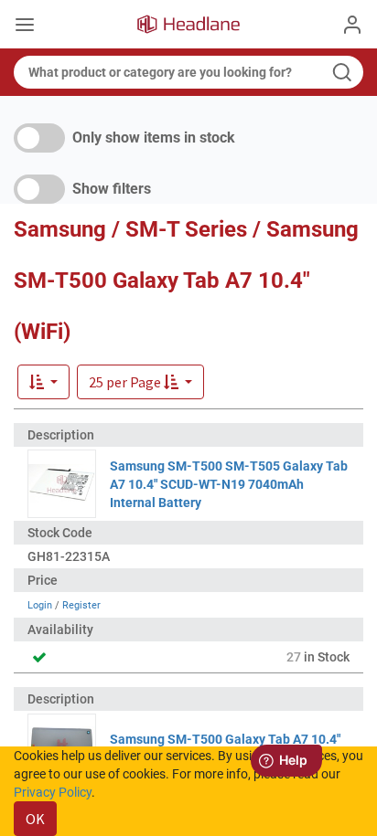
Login (39, 605)
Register (81, 605)
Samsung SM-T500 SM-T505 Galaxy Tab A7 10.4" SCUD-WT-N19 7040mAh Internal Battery (229, 484)
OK (35, 819)
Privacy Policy (53, 792)
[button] (140, 382)
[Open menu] (25, 26)
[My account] (352, 25)
